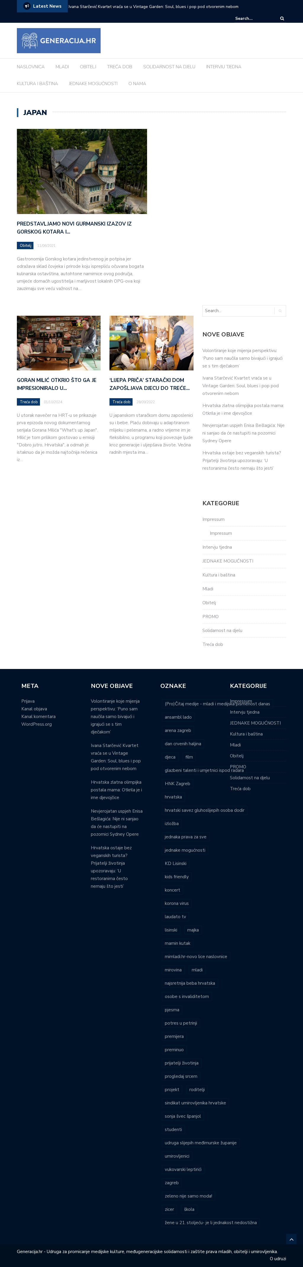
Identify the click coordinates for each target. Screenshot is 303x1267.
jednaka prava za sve (186, 837)
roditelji (197, 1090)
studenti (173, 1129)
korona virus (177, 903)
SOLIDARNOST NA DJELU (169, 67)
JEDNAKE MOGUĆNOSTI (93, 84)
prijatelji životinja (182, 1063)
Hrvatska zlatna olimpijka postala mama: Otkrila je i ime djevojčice (116, 790)
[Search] (282, 18)
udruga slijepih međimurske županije (201, 1143)
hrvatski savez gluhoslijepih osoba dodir (204, 810)
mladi (197, 970)
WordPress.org (36, 724)
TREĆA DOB (119, 67)
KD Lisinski (175, 863)
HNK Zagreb (177, 784)
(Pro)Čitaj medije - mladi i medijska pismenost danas (217, 704)
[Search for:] (253, 18)
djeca (170, 757)
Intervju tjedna (217, 547)
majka (193, 930)
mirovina (173, 970)
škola (189, 1209)
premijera (174, 1036)
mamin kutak (177, 943)
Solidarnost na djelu (222, 631)
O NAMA (137, 84)
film (189, 757)
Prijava (28, 701)
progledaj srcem (181, 1076)
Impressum (213, 519)
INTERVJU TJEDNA (223, 67)
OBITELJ (88, 67)
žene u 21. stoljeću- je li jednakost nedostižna (211, 1223)
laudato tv (175, 917)
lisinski (171, 930)
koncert (172, 890)
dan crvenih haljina (183, 744)
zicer (169, 1209)
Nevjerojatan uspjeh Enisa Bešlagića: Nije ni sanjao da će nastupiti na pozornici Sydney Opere (243, 433)
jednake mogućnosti (185, 850)
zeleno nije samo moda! (188, 1196)
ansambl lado (178, 717)
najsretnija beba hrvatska (190, 983)
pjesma (172, 1010)
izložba (172, 824)
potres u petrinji (181, 1023)
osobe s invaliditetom (187, 996)
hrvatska (173, 797)
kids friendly (177, 877)
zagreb (172, 1183)
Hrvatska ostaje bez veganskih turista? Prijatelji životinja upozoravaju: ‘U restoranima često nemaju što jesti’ (241, 460)
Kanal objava (34, 709)
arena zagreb (178, 730)
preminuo (174, 1050)
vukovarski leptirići (183, 1169)
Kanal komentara (38, 717)
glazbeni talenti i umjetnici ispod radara (204, 770)
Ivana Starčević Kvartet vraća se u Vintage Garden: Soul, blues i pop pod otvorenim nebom (153, 6)
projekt (172, 1090)
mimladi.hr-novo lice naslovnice (196, 957)
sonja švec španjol (183, 1116)
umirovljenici (177, 1156)
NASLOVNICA (31, 67)
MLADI (62, 67)
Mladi (207, 589)
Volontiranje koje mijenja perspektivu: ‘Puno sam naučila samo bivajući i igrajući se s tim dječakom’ (242, 358)
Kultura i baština (218, 575)
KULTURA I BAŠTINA (37, 84)
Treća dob (29, 402)
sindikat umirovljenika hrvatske (195, 1103)
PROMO (210, 617)
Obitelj (25, 245)
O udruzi (278, 1259)
